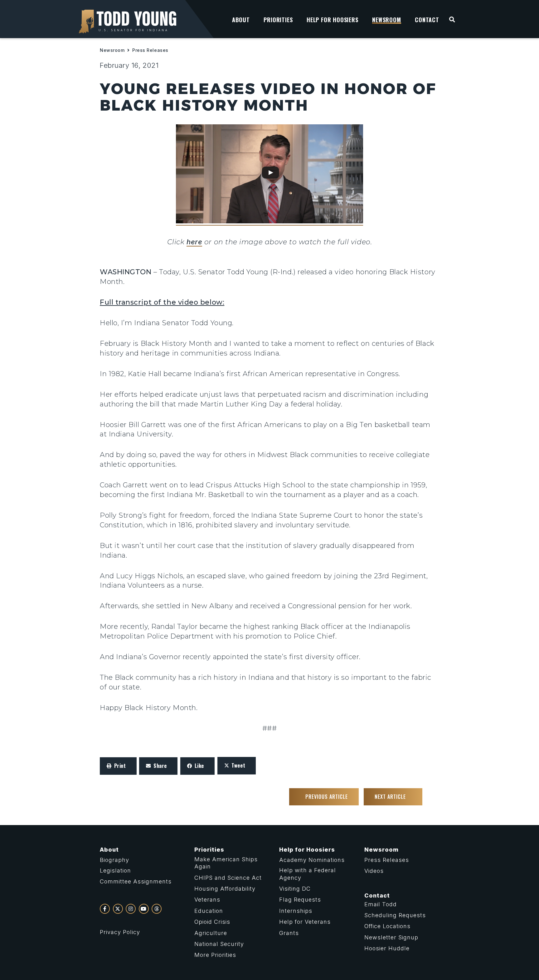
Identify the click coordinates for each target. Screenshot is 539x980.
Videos (374, 871)
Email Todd (380, 904)
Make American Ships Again (226, 863)
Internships (295, 911)
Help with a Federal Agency (307, 874)
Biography (114, 860)
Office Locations (387, 926)
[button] (118, 766)
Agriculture (210, 933)
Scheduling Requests (395, 915)
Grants (289, 933)
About (109, 849)
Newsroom (112, 50)
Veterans (207, 899)
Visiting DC (295, 888)
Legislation (115, 870)
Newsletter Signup (391, 937)
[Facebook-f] (105, 909)
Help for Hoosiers (307, 849)
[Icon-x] (118, 909)
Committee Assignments (136, 881)
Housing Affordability (224, 888)
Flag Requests (300, 899)
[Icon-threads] (157, 909)
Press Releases (150, 50)
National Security (219, 944)
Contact (377, 895)
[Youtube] (144, 909)
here (194, 242)
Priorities (209, 849)
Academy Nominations (312, 860)
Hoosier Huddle (387, 948)
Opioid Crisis (212, 921)
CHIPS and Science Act (228, 877)
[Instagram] (131, 909)
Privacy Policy (120, 932)
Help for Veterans (305, 921)
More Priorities (215, 955)
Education (208, 911)
